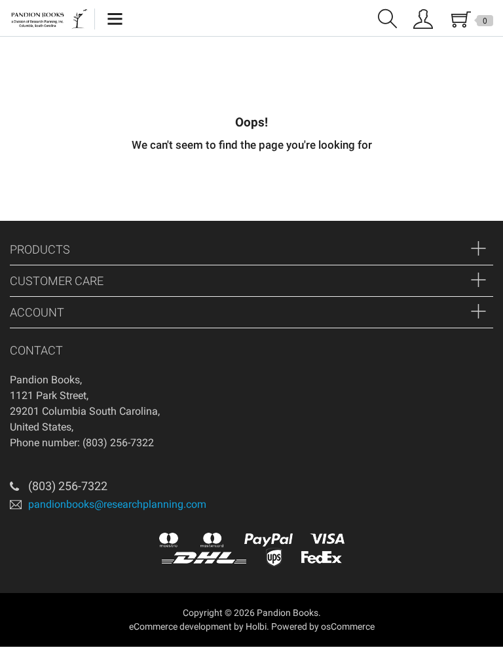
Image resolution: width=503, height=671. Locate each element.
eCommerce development (180, 626)
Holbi (256, 626)
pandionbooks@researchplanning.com (117, 503)
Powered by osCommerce (323, 626)
